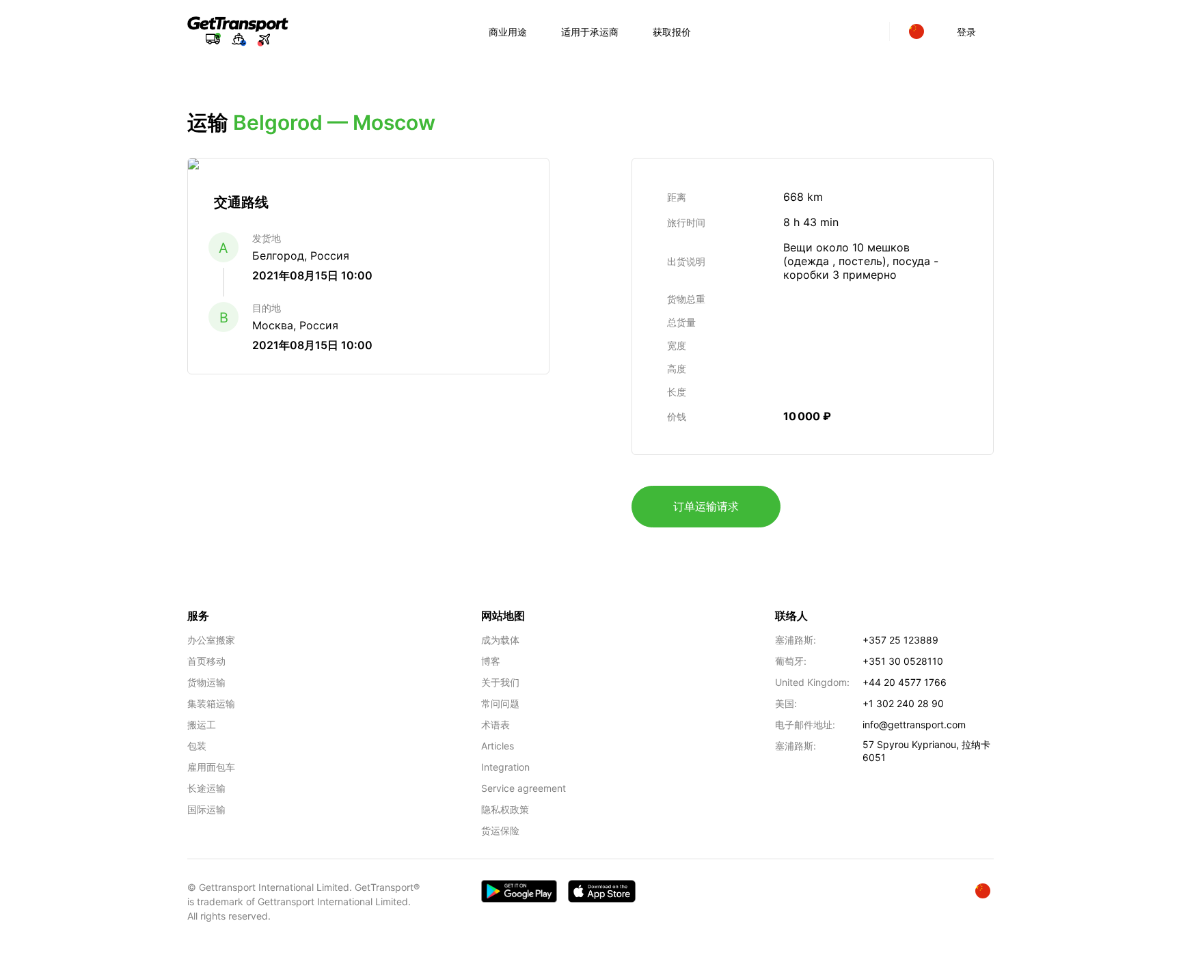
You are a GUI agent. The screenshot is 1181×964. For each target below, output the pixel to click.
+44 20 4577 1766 (905, 682)
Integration (505, 767)
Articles (497, 746)
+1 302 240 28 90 (903, 703)
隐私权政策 (505, 809)
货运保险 (500, 830)
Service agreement (523, 788)
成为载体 (500, 640)
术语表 (495, 724)
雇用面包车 (211, 767)
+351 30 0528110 (903, 661)
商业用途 (508, 32)
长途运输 (206, 788)
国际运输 (206, 809)
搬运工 (201, 724)
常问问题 (500, 703)
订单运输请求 (706, 506)
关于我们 (500, 682)
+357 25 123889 (900, 640)
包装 (196, 746)
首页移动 (206, 661)
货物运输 (206, 682)
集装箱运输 (211, 703)
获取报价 (672, 32)
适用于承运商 (590, 32)
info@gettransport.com (914, 724)
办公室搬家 (211, 640)
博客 (490, 661)
